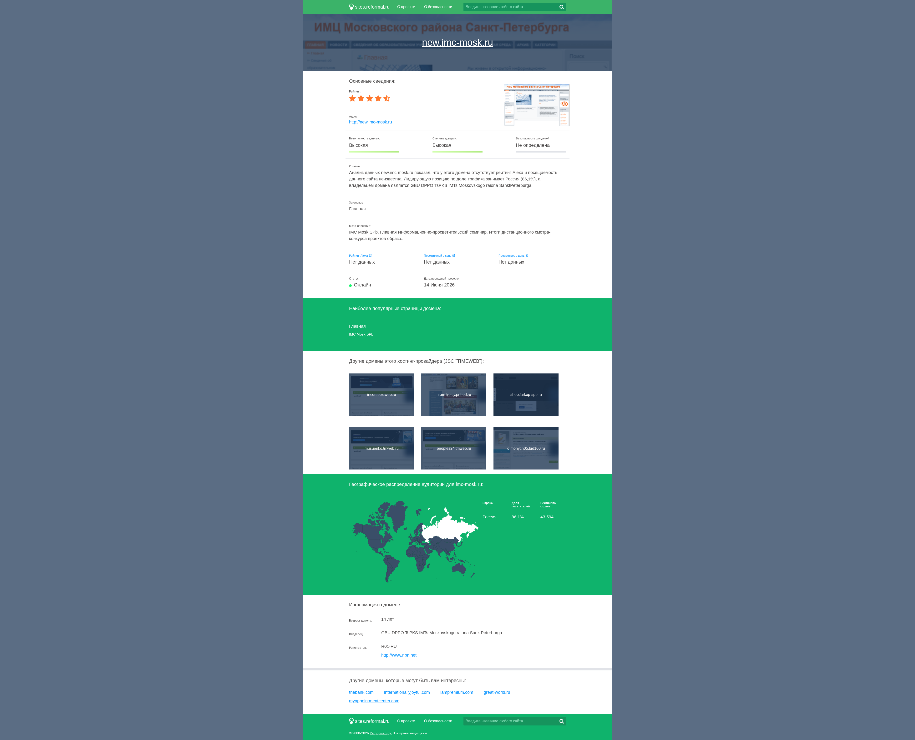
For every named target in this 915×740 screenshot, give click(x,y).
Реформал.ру (380, 733)
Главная (357, 326)
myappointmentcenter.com (374, 701)
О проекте (406, 7)
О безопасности (438, 7)
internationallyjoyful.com (407, 692)
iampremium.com (456, 692)
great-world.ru (497, 692)
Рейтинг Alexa (358, 255)
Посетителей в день (437, 255)
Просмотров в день (511, 255)
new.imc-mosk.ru (457, 42)
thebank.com (361, 692)
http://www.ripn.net (399, 655)
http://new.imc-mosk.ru (370, 122)
